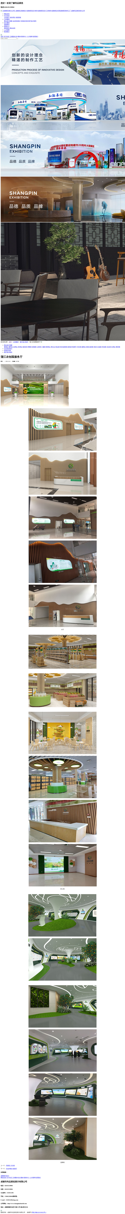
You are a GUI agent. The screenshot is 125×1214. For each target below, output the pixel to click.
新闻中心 (7, 26)
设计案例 (7, 22)
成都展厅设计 (5, 1176)
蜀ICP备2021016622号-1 (39, 1212)
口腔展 (39, 347)
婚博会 (84, 347)
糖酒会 (6, 347)
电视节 (74, 347)
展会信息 (12, 28)
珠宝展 (58, 347)
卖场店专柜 (24, 21)
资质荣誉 (18, 17)
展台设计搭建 (8, 21)
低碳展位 (7, 24)
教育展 (118, 347)
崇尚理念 (12, 17)
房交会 (53, 347)
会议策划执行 (17, 21)
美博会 (20, 347)
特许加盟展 (63, 347)
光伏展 (109, 347)
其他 (95, 347)
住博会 (113, 347)
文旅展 (99, 347)
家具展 (70, 347)
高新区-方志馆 (10, 1165)
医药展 (25, 347)
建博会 (11, 347)
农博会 (15, 347)
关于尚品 (7, 15)
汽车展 (79, 347)
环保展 (104, 347)
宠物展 (34, 347)
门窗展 (43, 347)
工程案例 (7, 19)
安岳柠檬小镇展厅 (11, 1168)
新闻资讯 (7, 28)
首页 (2, 36)
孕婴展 (29, 347)
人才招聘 (7, 30)
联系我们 (7, 31)
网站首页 (7, 14)
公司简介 (7, 17)
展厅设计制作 (32, 21)
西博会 (48, 347)
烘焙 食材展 (89, 347)
